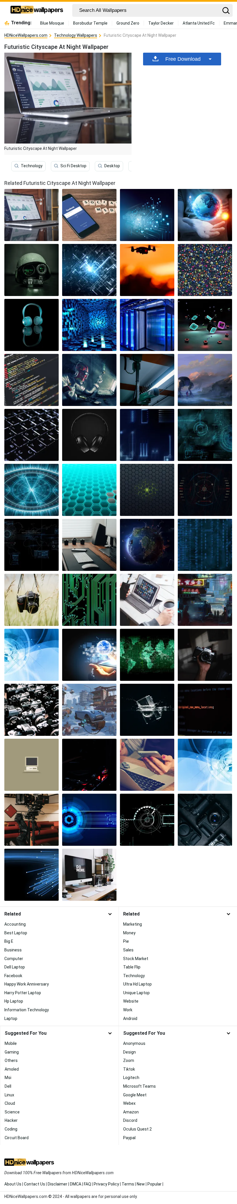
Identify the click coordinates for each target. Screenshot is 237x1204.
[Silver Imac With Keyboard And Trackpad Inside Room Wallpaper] (89, 875)
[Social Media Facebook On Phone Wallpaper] (89, 215)
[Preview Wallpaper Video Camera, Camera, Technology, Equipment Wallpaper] (31, 820)
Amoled (12, 1069)
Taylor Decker (161, 23)
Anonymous (134, 1043)
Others (11, 1060)
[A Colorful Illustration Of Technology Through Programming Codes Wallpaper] (31, 380)
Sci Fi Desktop (73, 165)
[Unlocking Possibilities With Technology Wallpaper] (89, 325)
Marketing (132, 924)
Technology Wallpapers (75, 35)
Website (130, 1001)
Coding (11, 1129)
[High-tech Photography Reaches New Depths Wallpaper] (147, 710)
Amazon (131, 1112)
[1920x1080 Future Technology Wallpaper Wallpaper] (31, 490)
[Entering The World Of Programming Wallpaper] (205, 710)
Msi (8, 1077)
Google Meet (135, 1095)
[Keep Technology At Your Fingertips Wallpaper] (205, 270)
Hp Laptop (13, 1001)
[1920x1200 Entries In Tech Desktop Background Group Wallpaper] (147, 545)
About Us (12, 1184)
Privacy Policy (106, 1184)
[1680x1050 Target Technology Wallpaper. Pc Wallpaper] (31, 545)
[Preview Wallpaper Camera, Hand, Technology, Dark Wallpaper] (205, 655)
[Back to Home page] (36, 10)
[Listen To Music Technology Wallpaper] (89, 435)
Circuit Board (17, 1137)
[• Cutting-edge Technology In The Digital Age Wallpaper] (147, 215)
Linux (9, 1095)
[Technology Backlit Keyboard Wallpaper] (31, 435)
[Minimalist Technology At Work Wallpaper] (31, 765)
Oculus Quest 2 (137, 1129)
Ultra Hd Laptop (137, 984)
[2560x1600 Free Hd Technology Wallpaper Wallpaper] (31, 875)
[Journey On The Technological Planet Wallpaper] (205, 215)
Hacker (11, 1120)
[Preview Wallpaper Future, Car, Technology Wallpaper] (89, 710)
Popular (154, 1184)
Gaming (12, 1052)
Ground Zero (127, 23)
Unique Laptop (136, 992)
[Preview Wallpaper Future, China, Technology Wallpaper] (205, 600)
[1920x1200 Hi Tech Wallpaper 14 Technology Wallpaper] (147, 820)
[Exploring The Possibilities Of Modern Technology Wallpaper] (205, 325)
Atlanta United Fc (199, 23)
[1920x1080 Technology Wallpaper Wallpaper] (205, 545)
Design (129, 1052)
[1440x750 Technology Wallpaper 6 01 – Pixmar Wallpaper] (205, 435)
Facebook (13, 975)
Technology (31, 165)
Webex (129, 1103)
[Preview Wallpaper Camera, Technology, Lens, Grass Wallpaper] (31, 600)
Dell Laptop (14, 967)
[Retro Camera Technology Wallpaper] (31, 710)
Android (130, 1018)
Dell (8, 1086)
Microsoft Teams (139, 1086)
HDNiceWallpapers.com (25, 35)
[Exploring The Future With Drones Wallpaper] (147, 270)
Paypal (129, 1137)
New (141, 1184)
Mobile (11, 1043)
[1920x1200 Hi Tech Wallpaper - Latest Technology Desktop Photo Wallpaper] (147, 655)
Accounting (15, 924)
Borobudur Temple (90, 23)
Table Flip (131, 967)
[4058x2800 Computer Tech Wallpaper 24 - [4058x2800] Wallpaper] (89, 655)
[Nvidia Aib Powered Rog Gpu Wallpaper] (89, 765)
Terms (128, 1184)
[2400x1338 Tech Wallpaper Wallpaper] (89, 490)
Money (129, 933)
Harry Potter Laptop (22, 992)
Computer (13, 958)
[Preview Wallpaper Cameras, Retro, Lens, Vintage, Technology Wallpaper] (205, 820)
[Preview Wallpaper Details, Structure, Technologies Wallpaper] (205, 490)
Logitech (131, 1077)
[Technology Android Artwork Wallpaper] (89, 380)
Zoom (128, 1060)
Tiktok (129, 1069)
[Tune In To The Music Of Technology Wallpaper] (31, 325)
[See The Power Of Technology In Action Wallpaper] (31, 270)
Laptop (10, 1018)
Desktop (112, 165)
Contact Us (34, 1184)
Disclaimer (57, 1184)
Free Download (183, 59)
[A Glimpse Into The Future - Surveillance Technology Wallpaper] (147, 380)
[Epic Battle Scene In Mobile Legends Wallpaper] (147, 765)
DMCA (75, 1184)
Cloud (10, 1103)
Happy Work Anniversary (26, 984)
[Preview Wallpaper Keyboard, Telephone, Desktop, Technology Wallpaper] (89, 545)
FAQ (87, 1184)
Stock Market (135, 958)
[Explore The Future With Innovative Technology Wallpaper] (89, 270)
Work (127, 1010)
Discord (130, 1120)
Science (12, 1112)
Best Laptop (15, 933)
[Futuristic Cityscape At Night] (31, 215)
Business (13, 950)
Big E (8, 941)
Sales (128, 950)
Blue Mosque (52, 23)
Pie (126, 941)
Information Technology (26, 1010)
